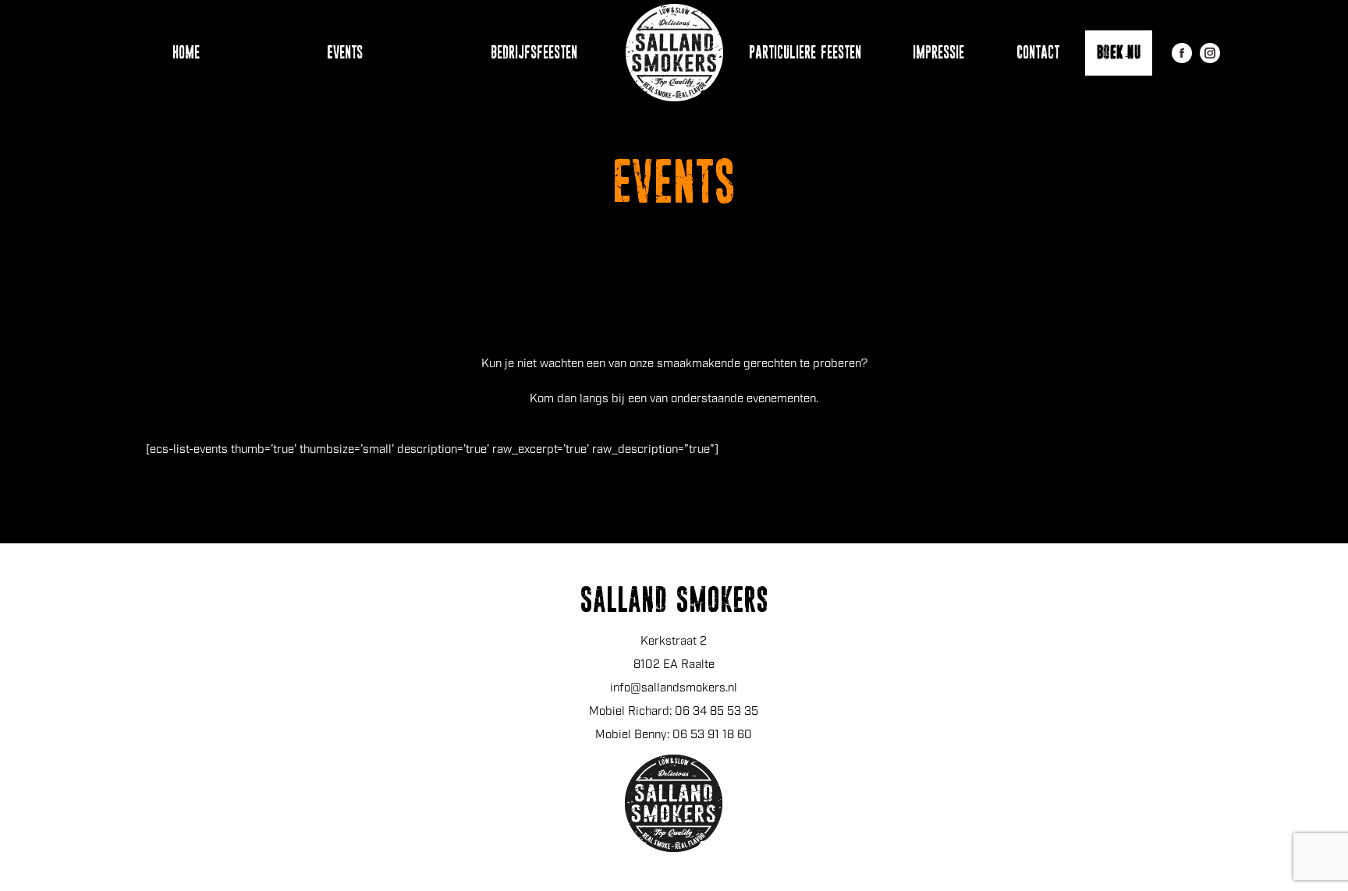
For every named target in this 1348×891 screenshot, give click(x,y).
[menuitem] (178, 52)
